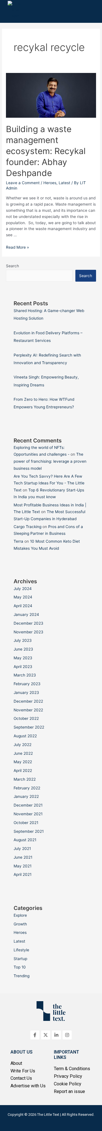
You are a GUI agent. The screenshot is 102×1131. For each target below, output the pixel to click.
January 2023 (26, 692)
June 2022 (23, 753)
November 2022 (28, 710)
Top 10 (20, 967)
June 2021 (23, 857)
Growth (20, 924)
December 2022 (28, 701)
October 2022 (26, 718)
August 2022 (25, 736)
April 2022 (23, 770)
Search (12, 266)
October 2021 (26, 822)
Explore (20, 915)
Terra (18, 541)
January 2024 (26, 614)
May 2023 (23, 658)
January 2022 (26, 796)
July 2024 (23, 588)
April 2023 (23, 666)
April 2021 (22, 874)
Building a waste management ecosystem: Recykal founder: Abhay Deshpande (46, 151)
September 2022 (29, 727)
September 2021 (29, 831)
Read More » (17, 247)
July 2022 (22, 744)
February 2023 (27, 684)
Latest (64, 183)
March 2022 (25, 779)
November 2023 (28, 632)
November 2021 (28, 814)
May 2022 (23, 762)
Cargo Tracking (27, 526)
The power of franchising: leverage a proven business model (50, 461)
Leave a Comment (23, 183)
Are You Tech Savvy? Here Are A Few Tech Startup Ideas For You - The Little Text (49, 483)
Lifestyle (21, 950)
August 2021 (25, 840)
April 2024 (23, 606)
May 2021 (22, 866)
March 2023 (25, 675)
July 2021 (22, 848)
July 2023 (23, 640)
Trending (21, 976)
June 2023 (23, 649)
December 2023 (28, 623)
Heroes (49, 183)
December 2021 (28, 805)
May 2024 (23, 597)
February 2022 (27, 788)
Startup (20, 958)
